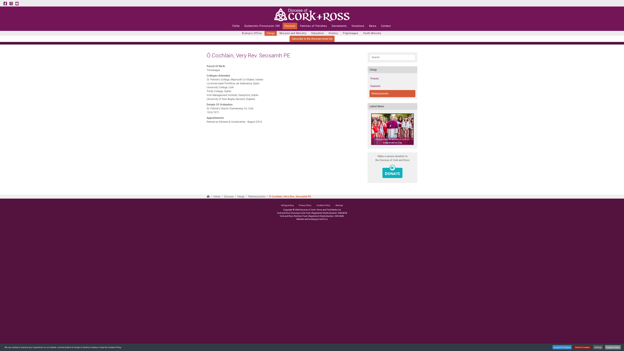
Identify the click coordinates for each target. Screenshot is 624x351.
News (372, 25)
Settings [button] (598, 347)
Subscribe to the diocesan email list (312, 38)
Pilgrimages (350, 33)
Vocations (357, 25)
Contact (386, 25)
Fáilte (236, 25)
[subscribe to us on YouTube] (16, 3)
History (333, 33)
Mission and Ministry (293, 33)
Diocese (290, 25)
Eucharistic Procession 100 (262, 25)
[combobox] (392, 57)
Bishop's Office (252, 33)
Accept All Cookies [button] (562, 347)
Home (216, 196)
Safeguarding (287, 205)
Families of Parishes (313, 25)
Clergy (270, 33)
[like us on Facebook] (5, 3)
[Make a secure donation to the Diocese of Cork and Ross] (392, 171)
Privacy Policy (305, 205)
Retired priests (380, 93)
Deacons (375, 86)
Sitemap (339, 205)
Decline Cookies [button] (582, 347)
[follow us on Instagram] (11, 3)
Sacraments (339, 25)
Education (317, 33)
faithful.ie (323, 219)
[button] (392, 129)
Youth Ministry (372, 33)
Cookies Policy (612, 347)
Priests (374, 78)
